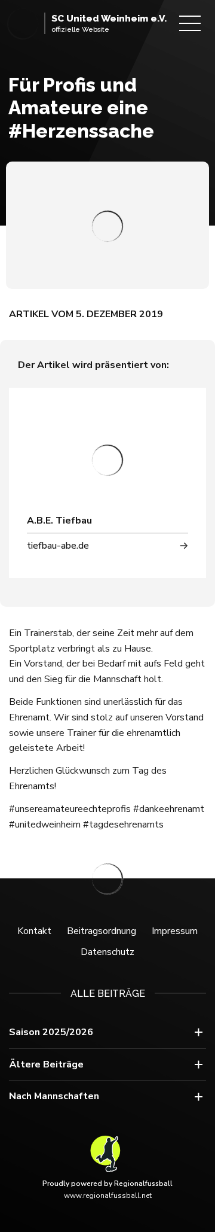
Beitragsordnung (101, 931)
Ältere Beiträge (46, 1064)
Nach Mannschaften (54, 1096)
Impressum (175, 931)
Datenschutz (107, 952)
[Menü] (190, 23)
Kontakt (34, 931)
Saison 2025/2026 (51, 1032)
